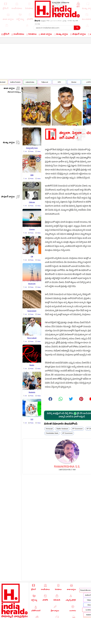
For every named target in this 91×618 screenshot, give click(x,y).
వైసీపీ (58, 343)
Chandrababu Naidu (52, 433)
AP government (77, 429)
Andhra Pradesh (14, 82)
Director (72, 82)
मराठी (69, 21)
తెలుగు (37, 21)
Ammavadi (49, 429)
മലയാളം (37, 24)
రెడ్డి (58, 322)
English (43, 21)
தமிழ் (65, 21)
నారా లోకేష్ (57, 379)
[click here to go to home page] (57, 17)
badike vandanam (62, 429)
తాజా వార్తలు (9, 88)
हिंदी (48, 21)
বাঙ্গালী (75, 21)
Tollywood (43, 82)
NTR (57, 82)
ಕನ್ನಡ (59, 21)
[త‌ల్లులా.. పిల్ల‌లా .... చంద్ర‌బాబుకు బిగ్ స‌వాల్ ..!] (61, 400)
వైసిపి (78, 170)
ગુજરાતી (52, 21)
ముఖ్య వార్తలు (9, 143)
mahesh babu (28, 82)
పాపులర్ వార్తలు (8, 197)
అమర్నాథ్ (70, 234)
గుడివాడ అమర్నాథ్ (61, 351)
